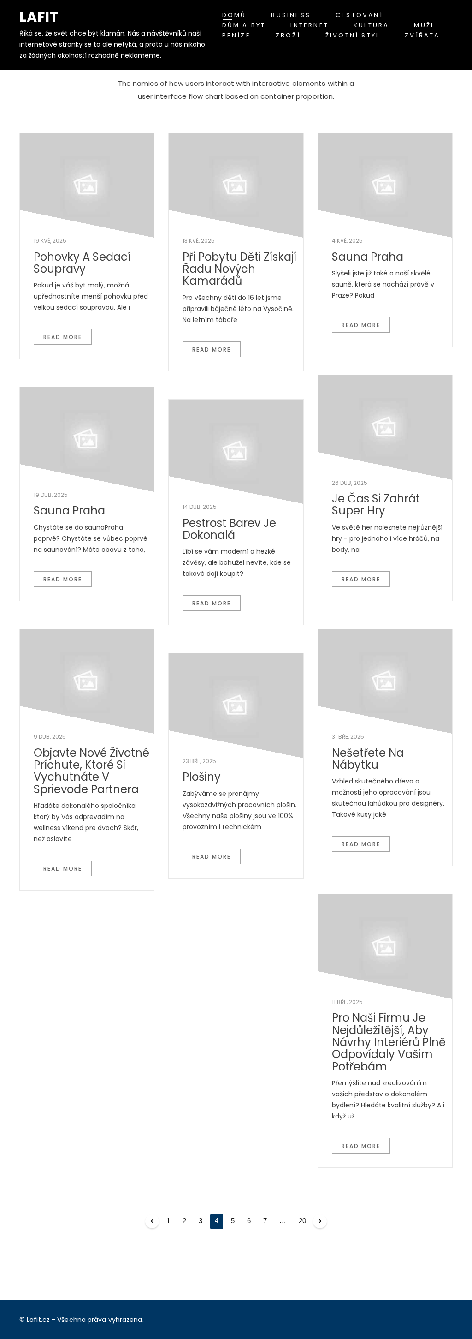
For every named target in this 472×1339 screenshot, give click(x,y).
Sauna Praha (367, 256)
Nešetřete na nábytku (368, 758)
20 (302, 1221)
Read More (62, 337)
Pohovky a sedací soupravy (82, 262)
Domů (234, 15)
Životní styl (352, 35)
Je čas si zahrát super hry (376, 504)
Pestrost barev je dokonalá (229, 529)
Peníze (236, 35)
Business (291, 15)
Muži (424, 25)
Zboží (288, 35)
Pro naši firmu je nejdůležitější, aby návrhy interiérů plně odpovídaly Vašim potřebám (389, 1042)
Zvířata (422, 35)
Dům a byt (244, 25)
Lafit (39, 17)
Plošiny (202, 776)
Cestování (359, 15)
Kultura (371, 25)
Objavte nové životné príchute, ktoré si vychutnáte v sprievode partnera (91, 771)
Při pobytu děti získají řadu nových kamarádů (239, 269)
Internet (309, 25)
